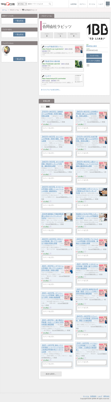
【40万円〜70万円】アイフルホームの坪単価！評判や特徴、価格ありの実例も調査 (87, 241)
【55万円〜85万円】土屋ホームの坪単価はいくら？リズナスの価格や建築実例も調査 (87, 164)
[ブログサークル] (8, 4)
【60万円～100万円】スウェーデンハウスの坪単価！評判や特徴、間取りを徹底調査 (87, 318)
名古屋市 (94, 46)
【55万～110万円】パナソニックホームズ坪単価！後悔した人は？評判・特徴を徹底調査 (52, 295)
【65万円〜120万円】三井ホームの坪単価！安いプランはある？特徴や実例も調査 (52, 241)
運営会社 (106, 396)
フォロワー (60, 35)
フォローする (94, 56)
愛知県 (88, 46)
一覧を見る (19, 21)
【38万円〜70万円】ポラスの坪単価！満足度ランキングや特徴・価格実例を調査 (52, 164)
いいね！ (46, 124)
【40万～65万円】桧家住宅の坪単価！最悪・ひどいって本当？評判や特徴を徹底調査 (87, 291)
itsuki (5, 55)
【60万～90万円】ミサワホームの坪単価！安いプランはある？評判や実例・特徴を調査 (52, 268)
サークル (86, 396)
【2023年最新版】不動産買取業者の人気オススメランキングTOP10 (52, 216)
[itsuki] (6, 49)
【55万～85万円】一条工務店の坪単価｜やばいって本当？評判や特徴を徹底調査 (52, 322)
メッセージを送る (94, 60)
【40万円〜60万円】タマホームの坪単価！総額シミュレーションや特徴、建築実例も (52, 189)
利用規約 (93, 396)
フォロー (47, 35)
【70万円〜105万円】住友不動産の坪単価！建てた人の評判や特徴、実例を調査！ (87, 139)
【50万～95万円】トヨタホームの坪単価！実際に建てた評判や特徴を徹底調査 (87, 266)
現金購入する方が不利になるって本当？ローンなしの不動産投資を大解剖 (87, 216)
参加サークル (73, 35)
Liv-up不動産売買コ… (53, 121)
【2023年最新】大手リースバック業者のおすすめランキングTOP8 (87, 191)
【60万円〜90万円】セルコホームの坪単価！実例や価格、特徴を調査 (52, 139)
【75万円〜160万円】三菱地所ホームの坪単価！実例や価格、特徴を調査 (52, 114)
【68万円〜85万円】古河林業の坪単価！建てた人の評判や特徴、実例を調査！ (87, 114)
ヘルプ (100, 396)
